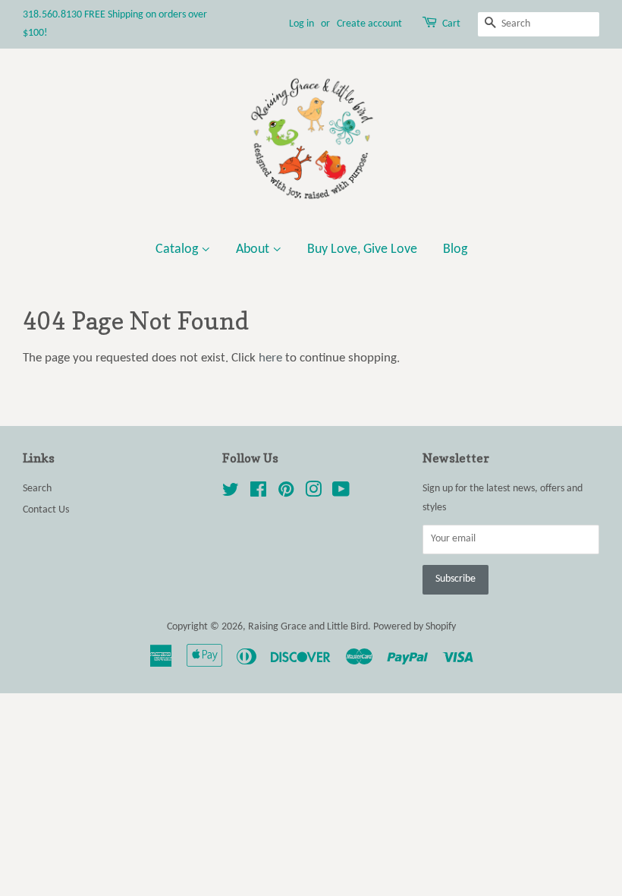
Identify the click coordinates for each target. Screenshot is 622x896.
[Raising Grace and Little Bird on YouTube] (341, 493)
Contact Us (46, 510)
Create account (369, 24)
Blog (455, 249)
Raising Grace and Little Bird (308, 627)
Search (37, 488)
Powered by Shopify (414, 627)
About (254, 249)
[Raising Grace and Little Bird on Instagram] (313, 493)
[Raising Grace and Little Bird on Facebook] (258, 493)
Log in (301, 24)
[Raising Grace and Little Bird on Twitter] (230, 493)
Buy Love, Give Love (362, 249)
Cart (451, 24)
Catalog (178, 249)
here (270, 358)
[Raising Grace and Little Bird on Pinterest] (286, 493)
